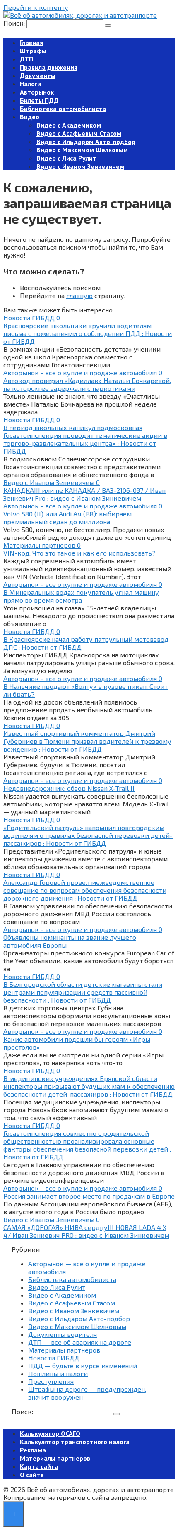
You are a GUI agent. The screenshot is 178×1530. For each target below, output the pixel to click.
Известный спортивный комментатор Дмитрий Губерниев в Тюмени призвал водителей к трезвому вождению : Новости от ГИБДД (87, 741)
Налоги (30, 84)
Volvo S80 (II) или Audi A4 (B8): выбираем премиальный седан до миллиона (67, 517)
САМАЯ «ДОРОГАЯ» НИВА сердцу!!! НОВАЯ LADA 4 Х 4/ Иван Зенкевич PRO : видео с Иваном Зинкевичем (86, 1231)
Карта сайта (39, 1466)
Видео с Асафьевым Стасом (78, 133)
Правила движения (48, 67)
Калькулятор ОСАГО (50, 1433)
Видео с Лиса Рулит (66, 158)
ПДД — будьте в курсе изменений (82, 1365)
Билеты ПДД (39, 100)
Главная (31, 42)
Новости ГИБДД (53, 1358)
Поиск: (14, 23)
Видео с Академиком (68, 125)
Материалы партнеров (64, 1350)
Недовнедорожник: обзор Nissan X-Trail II (69, 788)
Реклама (33, 1450)
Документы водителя (62, 1334)
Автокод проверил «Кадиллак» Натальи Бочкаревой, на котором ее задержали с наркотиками (87, 384)
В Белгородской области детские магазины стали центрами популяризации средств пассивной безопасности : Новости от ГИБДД (82, 992)
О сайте (32, 1475)
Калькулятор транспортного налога (75, 1442)
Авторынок (37, 92)
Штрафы (33, 51)
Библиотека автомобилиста (63, 108)
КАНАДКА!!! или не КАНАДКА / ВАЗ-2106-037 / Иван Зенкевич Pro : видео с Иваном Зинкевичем (84, 494)
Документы (37, 75)
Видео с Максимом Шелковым (82, 150)
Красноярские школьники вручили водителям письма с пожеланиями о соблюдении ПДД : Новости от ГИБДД (87, 333)
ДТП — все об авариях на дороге (79, 1342)
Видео (29, 117)
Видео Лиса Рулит (56, 1287)
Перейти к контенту (35, 7)
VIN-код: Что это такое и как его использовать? (79, 553)
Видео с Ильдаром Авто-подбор (85, 141)
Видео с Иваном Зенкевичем (80, 166)
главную (79, 295)
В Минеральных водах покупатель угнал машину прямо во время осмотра (81, 596)
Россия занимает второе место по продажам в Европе (89, 1196)
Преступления (51, 1381)
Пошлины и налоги (58, 1373)
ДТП (26, 59)
